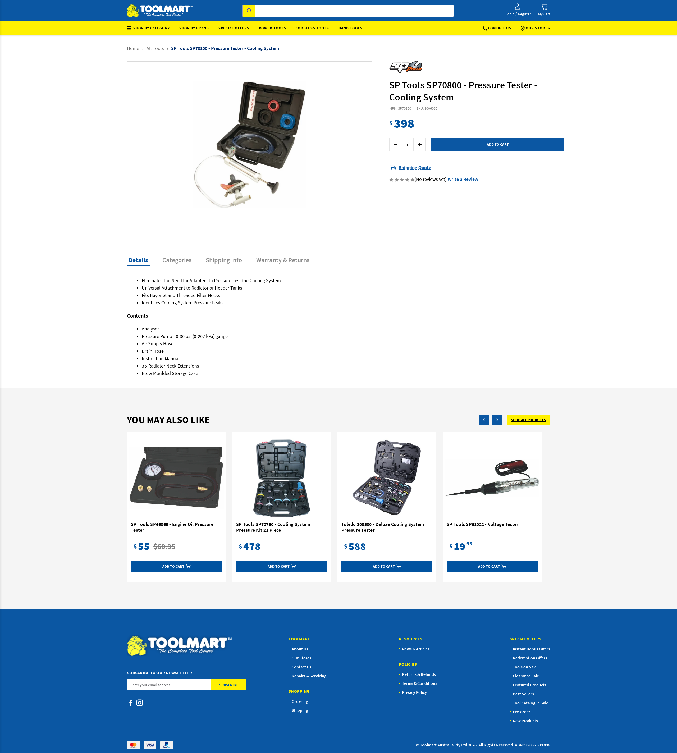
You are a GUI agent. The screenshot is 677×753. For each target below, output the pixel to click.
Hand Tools (350, 28)
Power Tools (272, 28)
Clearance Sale (526, 675)
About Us (300, 648)
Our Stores (538, 28)
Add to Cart (173, 566)
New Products (525, 720)
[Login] (517, 6)
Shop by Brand (194, 28)
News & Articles (415, 648)
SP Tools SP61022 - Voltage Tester (482, 524)
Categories (176, 260)
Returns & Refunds (419, 674)
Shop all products (528, 419)
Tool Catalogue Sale (530, 702)
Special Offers (233, 28)
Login (510, 14)
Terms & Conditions (419, 683)
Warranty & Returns (282, 260)
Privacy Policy (414, 692)
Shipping (300, 710)
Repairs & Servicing (309, 675)
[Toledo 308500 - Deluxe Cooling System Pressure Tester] (387, 478)
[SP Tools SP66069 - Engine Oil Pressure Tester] (176, 478)
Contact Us (499, 28)
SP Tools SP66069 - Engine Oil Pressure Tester (172, 527)
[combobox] (348, 11)
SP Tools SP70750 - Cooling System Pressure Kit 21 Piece (273, 527)
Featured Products (529, 684)
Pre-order (521, 711)
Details (138, 260)
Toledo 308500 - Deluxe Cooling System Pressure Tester (382, 527)
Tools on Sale (525, 666)
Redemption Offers (530, 657)
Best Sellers (523, 693)
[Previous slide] (192, 144)
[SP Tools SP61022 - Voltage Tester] (492, 478)
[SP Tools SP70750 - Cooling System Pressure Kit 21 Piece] (281, 478)
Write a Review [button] (463, 179)
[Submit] (249, 11)
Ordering (300, 701)
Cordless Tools (312, 28)
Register (524, 14)
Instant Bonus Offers (531, 648)
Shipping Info (224, 260)
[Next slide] (307, 144)
